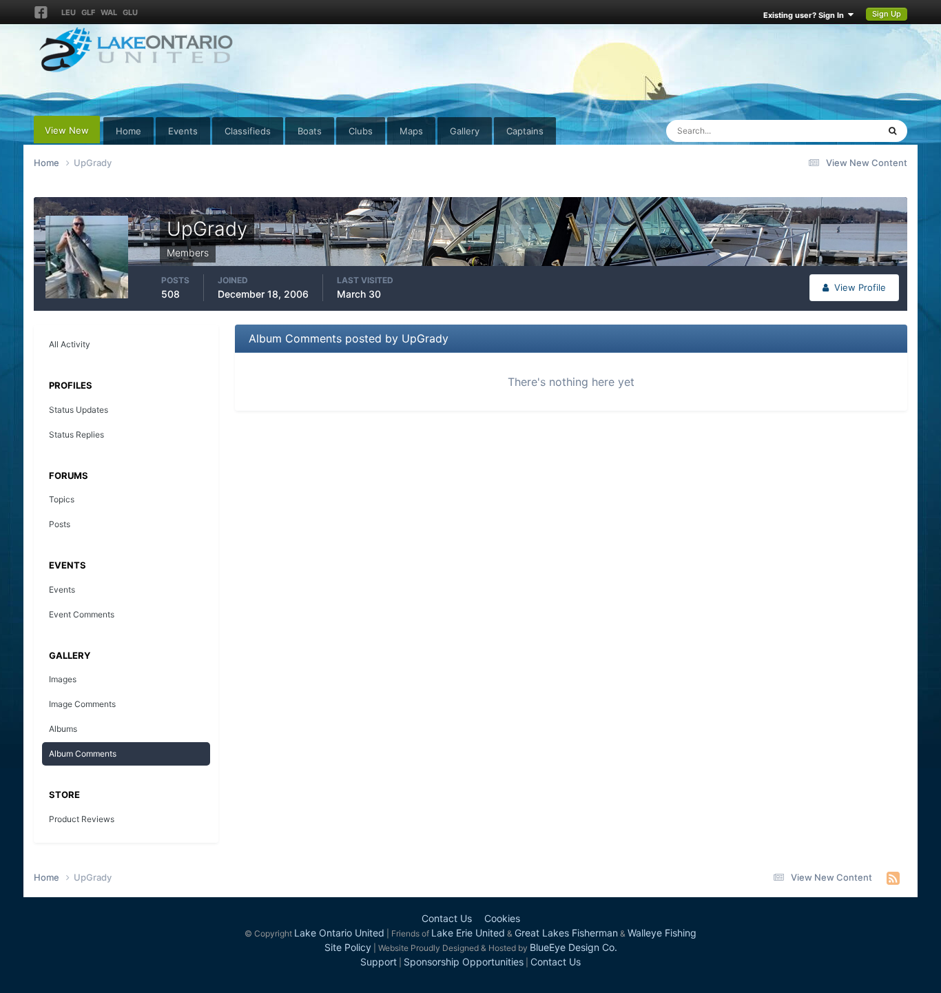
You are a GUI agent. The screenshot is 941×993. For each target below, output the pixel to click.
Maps (411, 130)
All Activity (69, 344)
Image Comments (82, 704)
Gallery (464, 130)
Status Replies (76, 434)
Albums (63, 729)
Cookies (502, 918)
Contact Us (447, 918)
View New (67, 130)
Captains (525, 130)
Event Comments (81, 614)
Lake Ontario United (339, 933)
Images (62, 679)
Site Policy (347, 947)
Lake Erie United (468, 933)
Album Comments (82, 753)
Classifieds (248, 130)
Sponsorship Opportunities (464, 962)
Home (128, 130)
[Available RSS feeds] (893, 877)
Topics (61, 499)
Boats (310, 130)
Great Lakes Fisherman (566, 933)
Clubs (361, 130)
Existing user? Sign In (805, 15)
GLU (130, 12)
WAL (109, 12)
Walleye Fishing (662, 933)
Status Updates (829, 130)
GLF (88, 12)
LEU (68, 12)
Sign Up (886, 14)
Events (183, 130)
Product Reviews (81, 819)
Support (378, 962)
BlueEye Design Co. (573, 947)
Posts (59, 524)
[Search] (892, 131)
